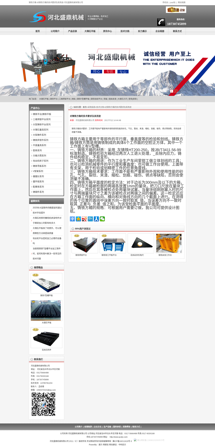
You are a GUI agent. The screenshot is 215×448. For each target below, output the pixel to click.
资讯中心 (107, 31)
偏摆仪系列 (38, 176)
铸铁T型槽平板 (83, 99)
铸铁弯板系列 (39, 166)
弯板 (105, 99)
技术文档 (125, 31)
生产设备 (107, 427)
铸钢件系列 (38, 192)
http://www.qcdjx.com (118, 437)
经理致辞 (88, 427)
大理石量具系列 (40, 129)
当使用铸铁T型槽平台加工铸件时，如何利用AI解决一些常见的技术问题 (47, 253)
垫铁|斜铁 (133, 99)
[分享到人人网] (96, 218)
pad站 (172, 2)
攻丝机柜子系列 (40, 160)
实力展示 (142, 31)
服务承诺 (117, 427)
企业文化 (98, 427)
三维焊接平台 (64, 99)
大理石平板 (90, 31)
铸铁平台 (54, 99)
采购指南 (91, 107)
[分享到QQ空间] (78, 218)
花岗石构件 (46, 350)
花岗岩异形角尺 (137, 255)
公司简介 (55, 31)
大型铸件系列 (39, 135)
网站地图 (181, 2)
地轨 (74, 99)
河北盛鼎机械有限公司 (85, 120)
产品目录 (72, 31)
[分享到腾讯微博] (90, 218)
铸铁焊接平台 (81, 255)
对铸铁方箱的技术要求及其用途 (118, 107)
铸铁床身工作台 (165, 255)
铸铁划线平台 (96, 99)
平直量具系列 (39, 145)
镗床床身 (112, 99)
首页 (37, 31)
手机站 (165, 2)
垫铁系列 (37, 150)
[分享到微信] (102, 218)
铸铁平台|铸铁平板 (42, 114)
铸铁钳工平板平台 (109, 255)
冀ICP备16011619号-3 (122, 441)
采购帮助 (126, 427)
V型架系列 (38, 171)
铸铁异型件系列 (40, 140)
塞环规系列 (38, 181)
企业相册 (160, 31)
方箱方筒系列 (39, 155)
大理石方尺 (122, 99)
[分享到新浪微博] (84, 218)
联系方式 (177, 31)
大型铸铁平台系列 (42, 124)
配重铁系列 (38, 186)
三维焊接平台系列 (42, 119)
